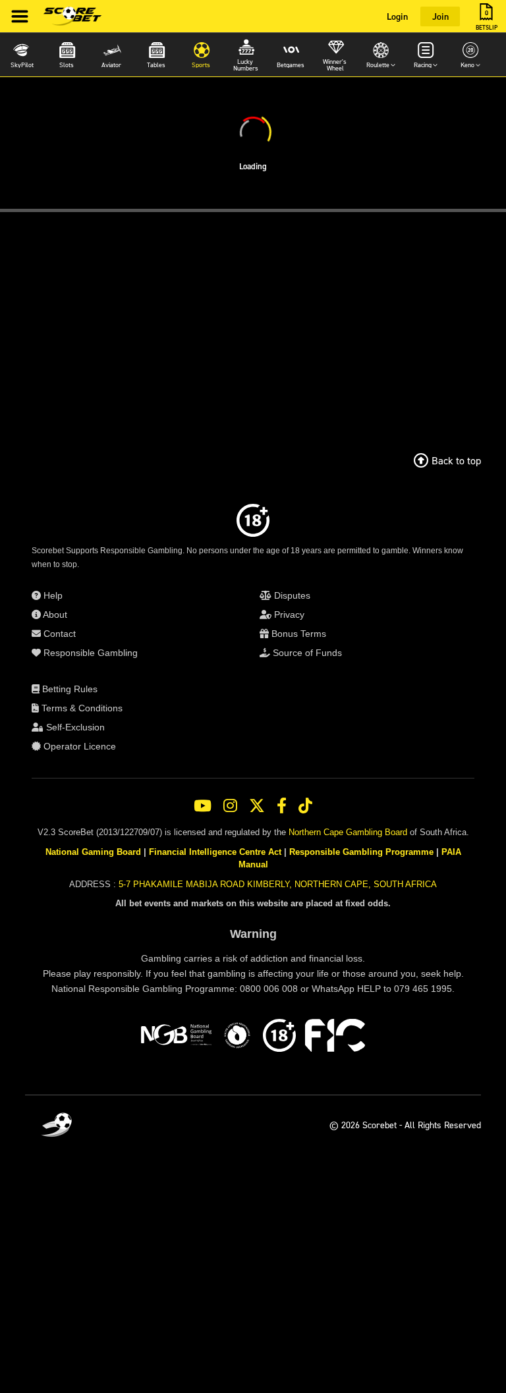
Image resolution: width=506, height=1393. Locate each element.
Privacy (287, 614)
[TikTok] (305, 806)
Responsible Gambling (89, 652)
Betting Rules (69, 689)
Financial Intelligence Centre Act (215, 852)
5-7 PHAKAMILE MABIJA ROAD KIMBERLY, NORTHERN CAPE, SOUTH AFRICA (278, 884)
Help (52, 595)
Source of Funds (306, 652)
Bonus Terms (297, 633)
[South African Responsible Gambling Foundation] (237, 1037)
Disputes (290, 595)
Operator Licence (78, 746)
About (54, 614)
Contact (58, 633)
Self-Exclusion (74, 727)
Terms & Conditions (81, 708)
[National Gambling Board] (176, 1037)
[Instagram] (230, 806)
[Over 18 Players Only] (279, 1037)
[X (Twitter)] (257, 806)
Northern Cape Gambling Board (348, 832)
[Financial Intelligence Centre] (335, 1037)
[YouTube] (202, 806)
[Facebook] (282, 806)
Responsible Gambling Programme (361, 852)
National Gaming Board (93, 852)
